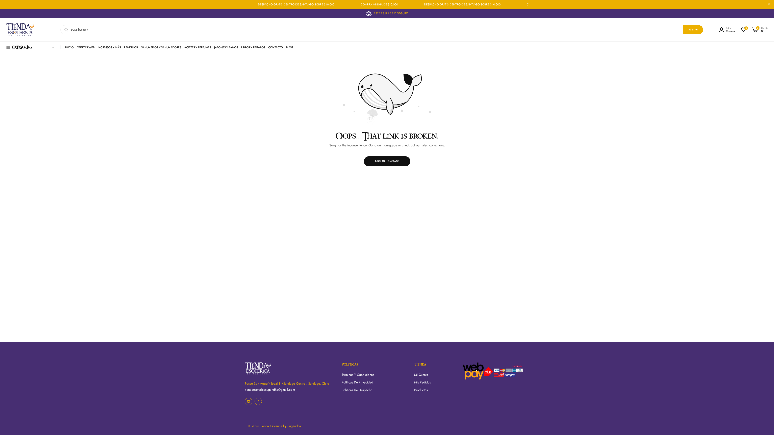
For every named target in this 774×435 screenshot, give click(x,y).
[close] (769, 4)
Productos (421, 390)
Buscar (693, 29)
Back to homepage (387, 161)
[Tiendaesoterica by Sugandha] (20, 29)
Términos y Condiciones (358, 374)
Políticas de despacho (357, 390)
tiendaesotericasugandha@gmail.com (270, 389)
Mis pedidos (422, 382)
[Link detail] (248, 401)
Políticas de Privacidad (357, 382)
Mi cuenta (421, 374)
